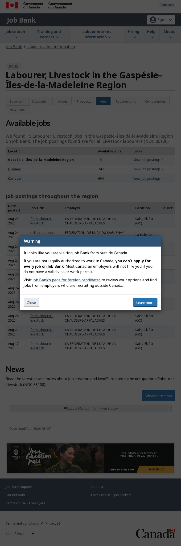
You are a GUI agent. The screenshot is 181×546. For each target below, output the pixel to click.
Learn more (145, 302)
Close (31, 302)
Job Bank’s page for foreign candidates (67, 280)
